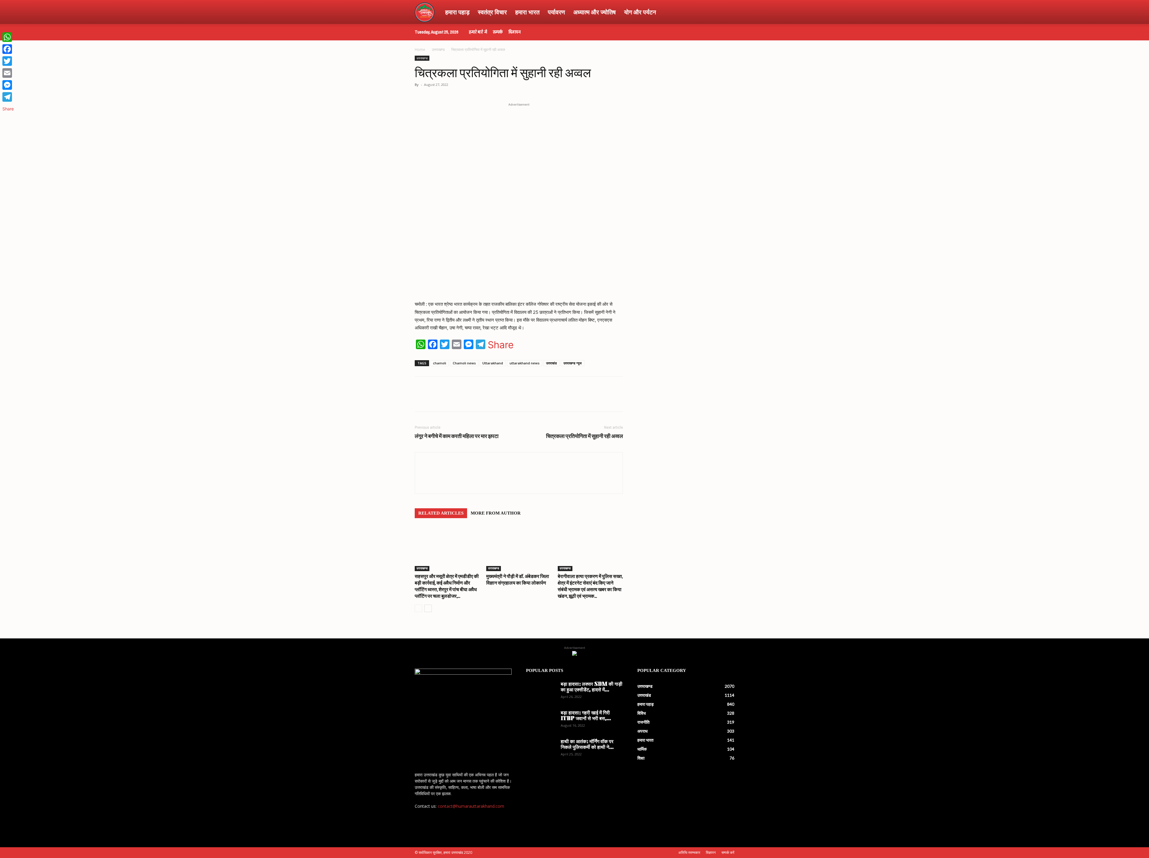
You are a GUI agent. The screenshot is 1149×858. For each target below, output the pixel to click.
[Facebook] (472, 399)
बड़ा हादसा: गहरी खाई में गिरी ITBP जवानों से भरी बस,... (586, 716)
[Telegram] (499, 399)
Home (420, 49)
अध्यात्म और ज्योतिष (594, 12)
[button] (727, 12)
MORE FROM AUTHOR (496, 513)
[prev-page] (418, 608)
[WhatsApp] (458, 399)
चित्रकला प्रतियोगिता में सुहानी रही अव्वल (584, 436)
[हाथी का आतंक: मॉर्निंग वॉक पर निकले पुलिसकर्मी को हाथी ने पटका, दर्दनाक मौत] (541, 749)
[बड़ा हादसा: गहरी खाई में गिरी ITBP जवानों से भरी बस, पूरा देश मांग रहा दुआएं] (541, 721)
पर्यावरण (556, 12)
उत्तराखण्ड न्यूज (572, 363)
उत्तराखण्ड (438, 49)
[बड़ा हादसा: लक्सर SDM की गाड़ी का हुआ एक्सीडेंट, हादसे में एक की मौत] (541, 692)
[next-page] (428, 608)
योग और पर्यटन (640, 12)
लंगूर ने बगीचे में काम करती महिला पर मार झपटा (456, 436)
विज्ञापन (514, 32)
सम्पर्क (498, 32)
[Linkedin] (513, 399)
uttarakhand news (524, 363)
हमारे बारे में (478, 32)
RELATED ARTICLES (440, 513)
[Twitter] (485, 399)
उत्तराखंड (551, 363)
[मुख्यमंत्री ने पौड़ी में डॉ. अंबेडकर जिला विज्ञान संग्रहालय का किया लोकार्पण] (518, 548)
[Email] (8, 73)
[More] (527, 399)
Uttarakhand (492, 363)
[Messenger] (8, 85)
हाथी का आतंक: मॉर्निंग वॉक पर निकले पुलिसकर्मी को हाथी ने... (587, 745)
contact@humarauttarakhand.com (471, 806)
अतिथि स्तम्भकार (689, 852)
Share (501, 345)
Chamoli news (464, 363)
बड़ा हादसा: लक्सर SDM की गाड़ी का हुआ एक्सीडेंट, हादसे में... (591, 687)
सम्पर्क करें (727, 852)
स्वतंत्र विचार (492, 12)
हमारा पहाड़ (457, 12)
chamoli (439, 363)
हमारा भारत (527, 12)
